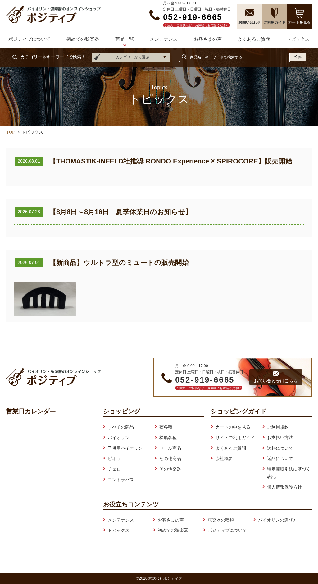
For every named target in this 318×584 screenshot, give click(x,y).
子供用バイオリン (125, 448)
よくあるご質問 (254, 39)
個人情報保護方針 (284, 487)
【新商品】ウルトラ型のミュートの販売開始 (119, 262)
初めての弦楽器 (82, 39)
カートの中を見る (233, 427)
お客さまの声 (208, 39)
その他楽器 (170, 469)
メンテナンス (164, 39)
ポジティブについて (29, 39)
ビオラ (114, 458)
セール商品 (170, 448)
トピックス (298, 39)
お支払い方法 (280, 437)
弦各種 (165, 427)
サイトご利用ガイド (235, 437)
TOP (10, 132)
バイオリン (118, 437)
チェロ (114, 469)
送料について (280, 448)
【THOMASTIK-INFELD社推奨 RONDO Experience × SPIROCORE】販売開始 (170, 161)
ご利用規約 (278, 427)
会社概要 (224, 458)
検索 (298, 56)
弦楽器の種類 (221, 519)
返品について (280, 458)
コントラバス (121, 479)
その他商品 (170, 458)
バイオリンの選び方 (277, 519)
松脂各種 (168, 437)
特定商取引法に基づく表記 (289, 473)
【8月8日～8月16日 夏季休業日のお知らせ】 (120, 212)
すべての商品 (121, 427)
